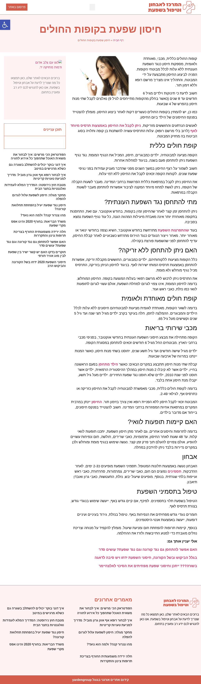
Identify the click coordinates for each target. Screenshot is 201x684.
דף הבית (118, 40)
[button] (92, 7)
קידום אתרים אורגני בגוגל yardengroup (100, 679)
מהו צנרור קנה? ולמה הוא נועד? (43, 215)
